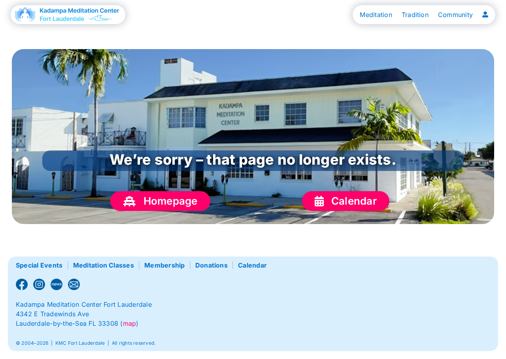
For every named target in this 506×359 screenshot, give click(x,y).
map (129, 323)
